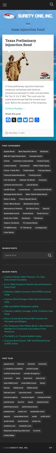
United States (9, 435)
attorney (21, 364)
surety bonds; (23, 421)
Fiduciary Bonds (44, 170)
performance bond (11, 407)
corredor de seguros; (32, 373)
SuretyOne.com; (25, 426)
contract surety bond (12, 373)
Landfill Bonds (9, 190)
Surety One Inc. (43, 213)
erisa (18, 378)
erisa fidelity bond (11, 383)
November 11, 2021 (17, 133)
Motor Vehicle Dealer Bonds (36, 194)
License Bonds (24, 190)
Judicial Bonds (32, 185)
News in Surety (9, 199)
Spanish (46, 209)
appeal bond (9, 364)
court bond (8, 378)
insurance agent (27, 397)
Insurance (42, 180)
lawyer (30, 402)
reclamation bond (37, 412)
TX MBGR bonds (10, 228)
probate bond (9, 412)
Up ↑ (51, 448)
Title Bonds (38, 218)
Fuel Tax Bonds (10, 180)
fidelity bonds (32, 388)
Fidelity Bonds (28, 170)
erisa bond (28, 378)
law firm (21, 402)
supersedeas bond (21, 416)
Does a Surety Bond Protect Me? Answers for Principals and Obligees (26, 320)
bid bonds (42, 364)
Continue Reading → (15, 108)
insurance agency (11, 397)
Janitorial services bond (13, 185)
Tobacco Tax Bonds (11, 223)
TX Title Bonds (25, 228)
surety (34, 416)
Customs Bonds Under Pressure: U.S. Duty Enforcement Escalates (24, 278)
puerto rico (22, 412)
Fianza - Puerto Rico (11, 170)
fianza (42, 383)
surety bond (45, 416)
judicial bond (9, 402)
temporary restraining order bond (17, 431)
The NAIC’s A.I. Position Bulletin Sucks (22, 336)
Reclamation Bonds (31, 204)
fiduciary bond (9, 393)
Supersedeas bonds (11, 213)
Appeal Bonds (9, 152)
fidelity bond (18, 388)
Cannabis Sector (35, 156)
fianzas (7, 388)
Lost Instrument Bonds (42, 190)
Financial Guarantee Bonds (14, 175)
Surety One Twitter (11, 218)
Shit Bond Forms (32, 209)
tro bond (36, 431)
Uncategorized (41, 228)
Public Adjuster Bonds (27, 199)
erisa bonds (40, 378)
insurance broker (44, 397)
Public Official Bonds (12, 204)
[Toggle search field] (51, 4)
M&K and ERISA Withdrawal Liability (21, 306)
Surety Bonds (28, 213)
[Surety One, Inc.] (28, 16)
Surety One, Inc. (19, 448)
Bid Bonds (44, 152)
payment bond (42, 402)
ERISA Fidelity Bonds (41, 166)
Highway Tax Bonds (27, 180)
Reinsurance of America (13, 209)
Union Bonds (9, 232)
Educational (24, 166)
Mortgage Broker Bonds (13, 194)
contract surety (32, 369)
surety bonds (9, 421)
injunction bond (25, 393)
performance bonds (29, 407)
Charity (6, 161)
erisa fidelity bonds (29, 383)
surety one (36, 421)
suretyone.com (9, 426)
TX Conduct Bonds (30, 223)
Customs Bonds (10, 166)
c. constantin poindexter (13, 369)
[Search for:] (28, 255)
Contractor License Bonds (23, 161)
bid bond (31, 364)
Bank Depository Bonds (27, 152)
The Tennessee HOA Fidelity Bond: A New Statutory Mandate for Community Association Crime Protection (29, 329)
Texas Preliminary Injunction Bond (20, 42)
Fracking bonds (35, 175)
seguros (7, 416)
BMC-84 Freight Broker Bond (15, 156)
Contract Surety (43, 161)
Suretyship (26, 218)
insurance (39, 393)
